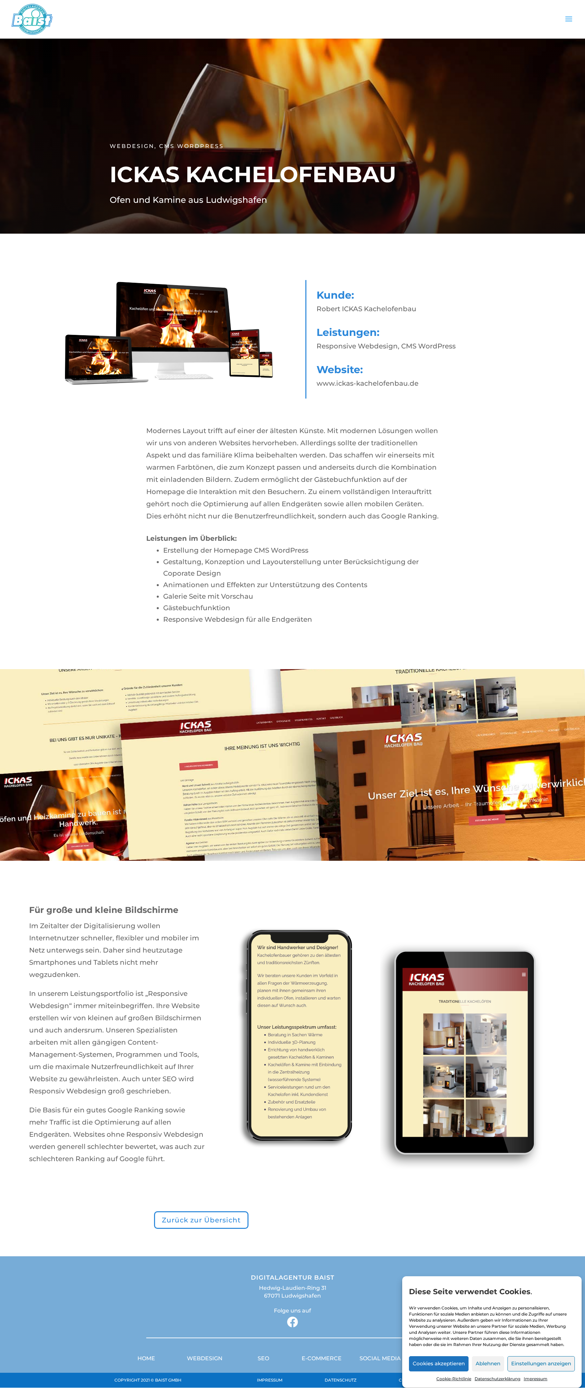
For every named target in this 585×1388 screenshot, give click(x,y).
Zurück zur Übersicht (201, 1220)
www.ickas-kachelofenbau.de (367, 383)
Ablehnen (488, 1364)
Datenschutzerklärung (497, 1378)
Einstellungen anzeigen (541, 1364)
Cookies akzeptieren (439, 1364)
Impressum (535, 1378)
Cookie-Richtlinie (453, 1378)
